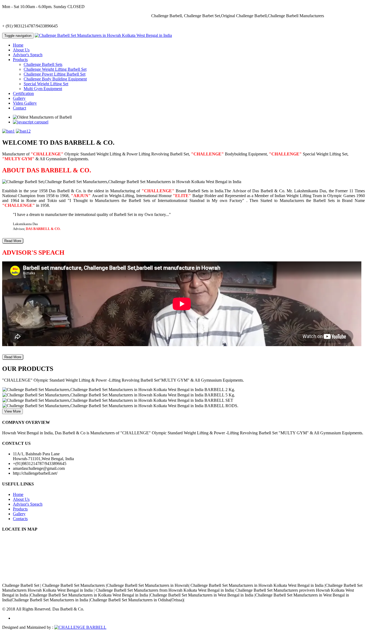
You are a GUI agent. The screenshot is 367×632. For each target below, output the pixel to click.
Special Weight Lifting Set (46, 83)
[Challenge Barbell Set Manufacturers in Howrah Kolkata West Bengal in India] (103, 35)
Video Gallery (25, 103)
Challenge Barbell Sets (43, 64)
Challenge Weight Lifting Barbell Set (55, 69)
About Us (21, 50)
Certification (23, 93)
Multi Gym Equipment (43, 88)
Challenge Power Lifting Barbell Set (54, 74)
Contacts (20, 518)
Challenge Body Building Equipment (55, 79)
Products (20, 509)
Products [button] (20, 59)
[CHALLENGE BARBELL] (80, 627)
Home (18, 45)
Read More (12, 241)
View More (12, 411)
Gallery (19, 98)
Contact (19, 108)
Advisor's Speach (27, 54)
